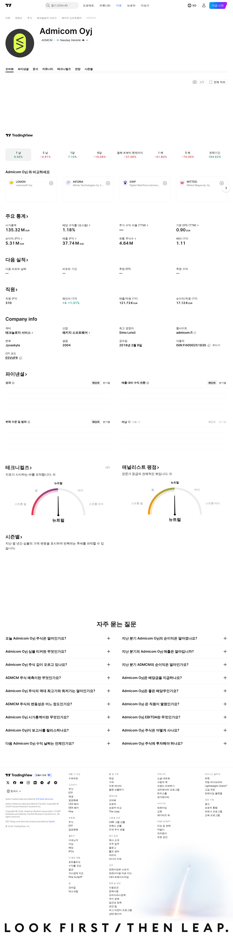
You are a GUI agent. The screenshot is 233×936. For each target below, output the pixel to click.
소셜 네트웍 (163, 778)
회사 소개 (114, 840)
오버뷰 (112, 800)
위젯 (207, 778)
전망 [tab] (78, 69)
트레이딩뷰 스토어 (119, 869)
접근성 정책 (115, 902)
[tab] (96, 382)
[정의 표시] (18, 225)
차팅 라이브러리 (213, 782)
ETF (71, 792)
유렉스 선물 (115, 825)
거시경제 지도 (76, 873)
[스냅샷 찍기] (195, 82)
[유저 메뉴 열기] (203, 5)
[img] (83, 40)
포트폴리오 (75, 861)
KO (194, 5)
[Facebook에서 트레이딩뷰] (14, 782)
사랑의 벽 (162, 782)
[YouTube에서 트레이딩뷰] (21, 782)
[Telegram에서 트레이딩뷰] (42, 782)
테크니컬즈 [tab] (64, 69)
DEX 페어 (74, 807)
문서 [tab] (35, 69)
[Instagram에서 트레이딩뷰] (28, 782)
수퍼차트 (73, 778)
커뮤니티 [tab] (47, 69)
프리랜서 (162, 833)
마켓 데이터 (115, 785)
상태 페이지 (115, 913)
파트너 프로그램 (213, 811)
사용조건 (114, 887)
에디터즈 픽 (163, 815)
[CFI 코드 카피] (20, 358)
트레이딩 (162, 807)
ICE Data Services (44, 799)
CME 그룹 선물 (117, 822)
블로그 (112, 847)
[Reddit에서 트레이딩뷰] (55, 782)
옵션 (71, 869)
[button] (96, 5)
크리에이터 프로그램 (168, 789)
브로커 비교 (115, 807)
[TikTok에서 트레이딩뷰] (48, 782)
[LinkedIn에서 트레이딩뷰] (35, 782)
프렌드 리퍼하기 (166, 785)
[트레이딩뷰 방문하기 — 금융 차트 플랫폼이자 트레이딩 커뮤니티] (19, 135)
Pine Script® (75, 876)
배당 (71, 847)
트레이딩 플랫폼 (213, 793)
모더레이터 (163, 797)
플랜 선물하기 (116, 789)
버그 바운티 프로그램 (120, 910)
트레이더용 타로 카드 (120, 873)
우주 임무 (114, 843)
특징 (111, 778)
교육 (159, 811)
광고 (207, 803)
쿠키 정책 (114, 898)
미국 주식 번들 (117, 829)
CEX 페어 (74, 803)
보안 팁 (113, 906)
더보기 (145, 5)
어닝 (71, 843)
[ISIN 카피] (208, 345)
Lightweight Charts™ (216, 785)
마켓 (119, 5)
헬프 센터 (114, 851)
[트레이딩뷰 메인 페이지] (8, 5)
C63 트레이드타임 (119, 876)
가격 (111, 782)
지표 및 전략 (164, 825)
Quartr (52, 821)
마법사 (160, 829)
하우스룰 (162, 793)
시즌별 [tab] (89, 69)
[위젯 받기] (202, 82)
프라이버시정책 (117, 895)
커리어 (112, 855)
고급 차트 (210, 789)
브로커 (131, 5)
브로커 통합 (211, 807)
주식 (71, 788)
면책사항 (114, 891)
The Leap (114, 811)
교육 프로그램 (212, 815)
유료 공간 (162, 837)
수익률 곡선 (75, 865)
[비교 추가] (51, 183)
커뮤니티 (105, 5)
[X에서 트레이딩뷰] (7, 782)
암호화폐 (73, 800)
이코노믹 (73, 840)
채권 (71, 796)
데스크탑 (73, 891)
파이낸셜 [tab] (23, 69)
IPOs (71, 851)
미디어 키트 (115, 858)
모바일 (72, 887)
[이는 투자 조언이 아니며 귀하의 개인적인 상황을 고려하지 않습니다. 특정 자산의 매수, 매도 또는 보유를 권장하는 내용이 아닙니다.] (54, 474)
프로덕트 (88, 5)
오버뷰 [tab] (9, 69)
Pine (71, 811)
